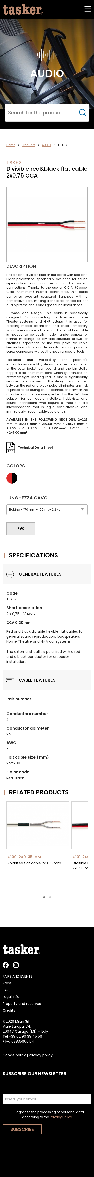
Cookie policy (14, 1055)
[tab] (44, 897)
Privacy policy (41, 1055)
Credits (9, 1010)
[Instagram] (16, 965)
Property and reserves (22, 1003)
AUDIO (46, 145)
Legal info (11, 996)
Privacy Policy (61, 1117)
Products (28, 145)
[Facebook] (6, 965)
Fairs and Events (18, 976)
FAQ (6, 989)
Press (7, 983)
